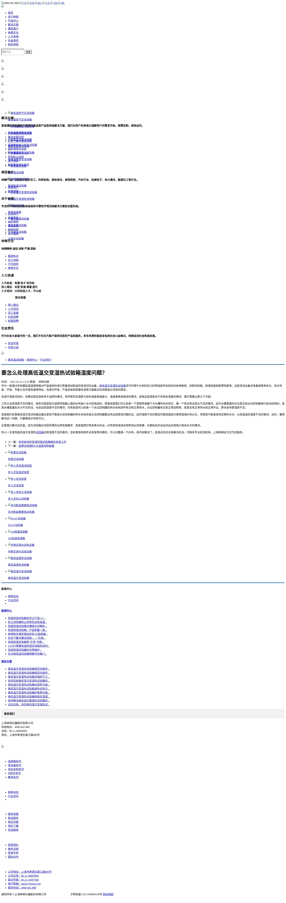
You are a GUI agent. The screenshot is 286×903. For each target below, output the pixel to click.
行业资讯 (45, 359)
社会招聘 (13, 316)
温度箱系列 (14, 761)
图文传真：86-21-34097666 (23, 879)
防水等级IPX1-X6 (18, 152)
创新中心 (13, 837)
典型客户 (13, 28)
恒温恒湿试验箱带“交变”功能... (26, 642)
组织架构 (13, 221)
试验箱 (40, 432)
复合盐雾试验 (16, 137)
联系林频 (13, 44)
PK (63, 3)
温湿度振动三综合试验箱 (22, 145)
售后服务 (13, 818)
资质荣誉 (13, 225)
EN (32, 3)
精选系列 (13, 777)
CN (24, 3)
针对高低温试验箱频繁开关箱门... (27, 653)
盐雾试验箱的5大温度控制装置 (36, 445)
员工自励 (13, 260)
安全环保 (13, 343)
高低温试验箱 (16, 359)
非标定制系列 (16, 769)
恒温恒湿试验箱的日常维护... (25, 649)
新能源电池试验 (17, 148)
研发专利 (13, 852)
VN (47, 3)
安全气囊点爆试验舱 (20, 141)
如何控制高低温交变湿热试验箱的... (29, 680)
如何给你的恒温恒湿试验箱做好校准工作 (42, 442)
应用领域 (13, 191)
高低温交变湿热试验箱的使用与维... (29, 692)
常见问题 (13, 822)
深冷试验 (13, 160)
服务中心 (13, 806)
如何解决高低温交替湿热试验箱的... (29, 700)
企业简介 (13, 213)
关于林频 (13, 16)
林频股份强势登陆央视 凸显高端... (28, 634)
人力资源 (13, 36)
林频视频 (13, 229)
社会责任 (13, 40)
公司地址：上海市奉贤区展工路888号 (30, 871)
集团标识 (13, 256)
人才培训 (13, 309)
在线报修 (13, 830)
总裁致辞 (13, 217)
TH (55, 3)
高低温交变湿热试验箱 (112, 385)
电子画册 (13, 233)
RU (39, 3)
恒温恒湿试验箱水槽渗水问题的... (27, 626)
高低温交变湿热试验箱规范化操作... (29, 668)
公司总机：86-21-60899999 (23, 875)
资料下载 (13, 826)
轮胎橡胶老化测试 (18, 164)
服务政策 (13, 814)
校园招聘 (13, 320)
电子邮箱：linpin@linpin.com (24, 883)
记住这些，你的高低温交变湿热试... (29, 704)
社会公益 (13, 347)
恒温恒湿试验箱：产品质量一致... (27, 630)
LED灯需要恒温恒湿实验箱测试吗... (29, 646)
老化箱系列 (14, 765)
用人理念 (13, 305)
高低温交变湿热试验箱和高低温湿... (29, 696)
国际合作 (13, 856)
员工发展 (13, 313)
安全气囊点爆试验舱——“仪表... (27, 638)
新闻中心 (32, 359)
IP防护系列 (14, 773)
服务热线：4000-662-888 (22, 887)
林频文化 (13, 32)
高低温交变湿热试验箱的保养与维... (29, 684)
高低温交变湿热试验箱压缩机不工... (29, 676)
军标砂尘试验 (16, 156)
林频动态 (13, 596)
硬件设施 (13, 849)
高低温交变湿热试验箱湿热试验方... (29, 688)
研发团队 (13, 845)
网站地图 (108, 894)
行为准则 (13, 264)
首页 (10, 12)
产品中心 (13, 20)
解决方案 (13, 24)
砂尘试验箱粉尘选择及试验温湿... (27, 622)
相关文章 (6, 661)
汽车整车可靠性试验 (20, 133)
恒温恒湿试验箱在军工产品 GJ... (26, 618)
